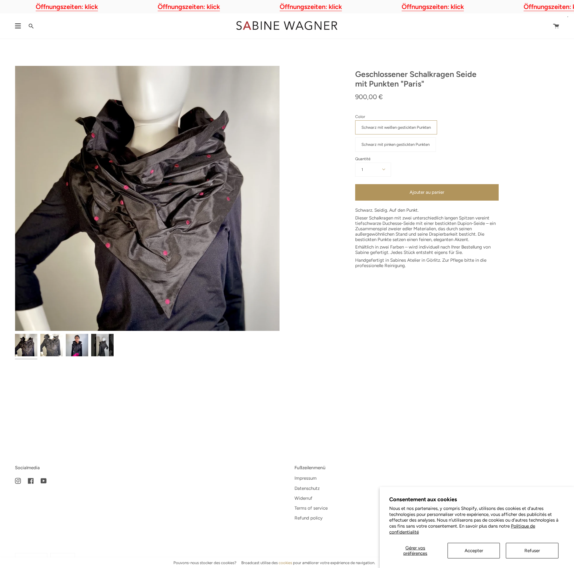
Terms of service (311, 508)
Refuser (532, 550)
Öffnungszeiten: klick (67, 6)
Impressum (305, 478)
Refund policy (308, 518)
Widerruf (303, 498)
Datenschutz (307, 488)
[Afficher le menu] (18, 26)
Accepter (474, 550)
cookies (285, 562)
